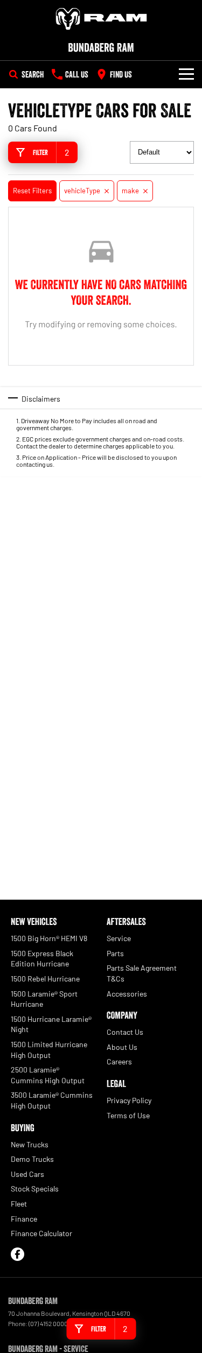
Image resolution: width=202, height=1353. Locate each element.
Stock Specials (35, 1188)
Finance (24, 1218)
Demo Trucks (32, 1158)
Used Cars (27, 1174)
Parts (115, 953)
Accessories (127, 993)
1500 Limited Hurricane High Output (49, 1050)
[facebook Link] (17, 1254)
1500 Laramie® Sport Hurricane (44, 999)
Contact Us (125, 1031)
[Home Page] (101, 19)
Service (119, 938)
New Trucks (29, 1144)
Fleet (19, 1203)
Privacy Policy (129, 1100)
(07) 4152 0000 (48, 1323)
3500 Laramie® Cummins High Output (52, 1100)
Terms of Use (128, 1115)
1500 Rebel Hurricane (45, 978)
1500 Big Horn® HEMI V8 (49, 938)
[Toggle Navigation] (186, 74)
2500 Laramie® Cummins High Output (48, 1075)
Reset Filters (32, 190)
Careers (119, 1061)
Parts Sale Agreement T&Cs (142, 973)
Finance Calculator (41, 1233)
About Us (122, 1046)
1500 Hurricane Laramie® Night (51, 1024)
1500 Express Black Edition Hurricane (42, 959)
